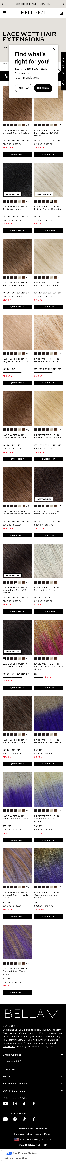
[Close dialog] (64, 561)
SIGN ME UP (16, 589)
